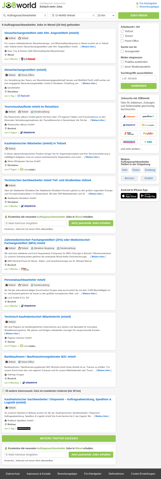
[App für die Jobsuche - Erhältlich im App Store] (129, 196)
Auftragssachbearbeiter (20, 24)
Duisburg (150, 170)
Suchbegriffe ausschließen (137, 73)
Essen (136, 170)
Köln (124, 170)
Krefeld (149, 178)
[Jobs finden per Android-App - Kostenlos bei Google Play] (148, 196)
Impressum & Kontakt (38, 473)
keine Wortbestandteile (137, 66)
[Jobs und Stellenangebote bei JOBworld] (19, 5)
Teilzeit (129, 36)
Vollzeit (129, 31)
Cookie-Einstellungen (143, 473)
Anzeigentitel (132, 51)
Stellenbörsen (116, 473)
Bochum (129, 178)
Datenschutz (13, 473)
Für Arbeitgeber (148, 3)
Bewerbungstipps (149, 6)
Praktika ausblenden (136, 62)
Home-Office (132, 41)
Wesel (51, 24)
